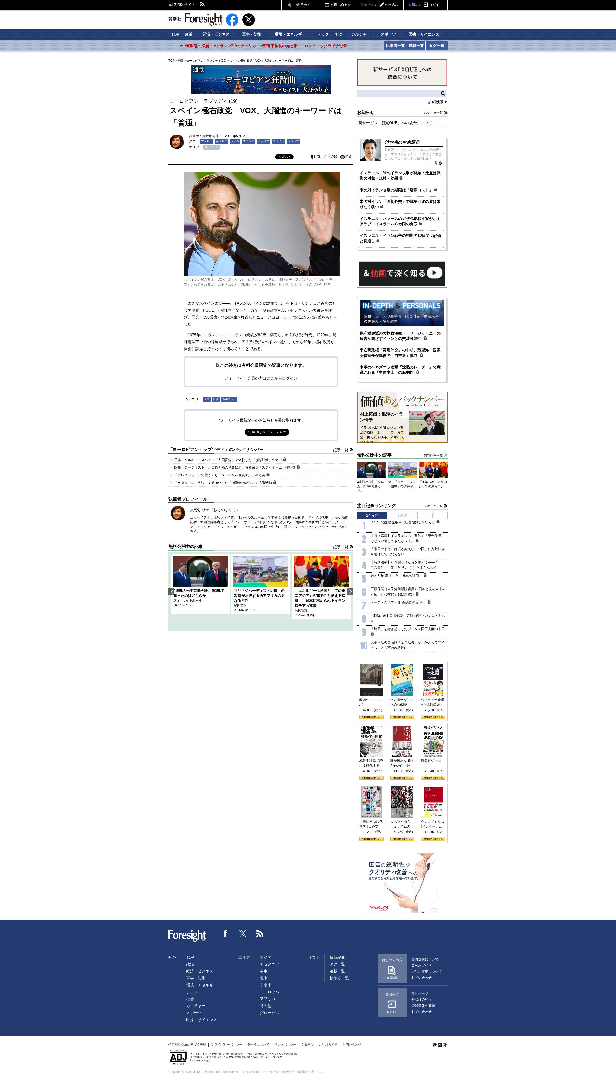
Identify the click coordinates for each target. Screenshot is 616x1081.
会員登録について (424, 959)
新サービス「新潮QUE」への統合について (395, 123)
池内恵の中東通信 (402, 142)
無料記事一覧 (433, 455)
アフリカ (267, 999)
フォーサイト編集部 (187, 600)
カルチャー (361, 34)
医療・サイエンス (424, 34)
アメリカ (206, 141)
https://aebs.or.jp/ (199, 1060)
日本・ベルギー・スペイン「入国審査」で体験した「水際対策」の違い (228, 460)
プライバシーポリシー (226, 1044)
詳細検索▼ (438, 102)
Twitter (243, 933)
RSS (202, 5)
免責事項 (307, 1044)
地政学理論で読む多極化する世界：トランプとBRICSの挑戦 (371, 763)
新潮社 (440, 1045)
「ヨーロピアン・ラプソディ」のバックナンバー (216, 449)
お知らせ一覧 (433, 113)
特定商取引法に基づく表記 (187, 1044)
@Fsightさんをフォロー (269, 432)
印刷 (348, 157)
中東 (264, 971)
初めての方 (379, 5)
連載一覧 (416, 46)
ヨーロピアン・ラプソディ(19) (206, 60)
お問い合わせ (341, 5)
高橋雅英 (301, 610)
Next (350, 591)
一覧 (434, 163)
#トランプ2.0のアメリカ (235, 46)
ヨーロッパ (211, 147)
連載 (180, 60)
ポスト (286, 156)
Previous (171, 591)
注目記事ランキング (376, 505)
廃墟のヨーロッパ (371, 702)
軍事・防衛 (251, 34)
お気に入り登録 (325, 157)
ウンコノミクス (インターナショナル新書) (432, 824)
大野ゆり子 (210, 136)
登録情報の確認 (423, 1006)
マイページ (419, 993)
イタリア (263, 141)
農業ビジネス (431, 761)
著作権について (258, 1044)
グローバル (269, 1013)
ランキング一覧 (432, 506)
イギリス (221, 141)
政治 (188, 34)
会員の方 (425, 5)
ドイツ (235, 141)
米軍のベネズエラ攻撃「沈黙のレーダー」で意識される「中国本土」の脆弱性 (400, 369)
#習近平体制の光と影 (279, 46)
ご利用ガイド (304, 5)
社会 (339, 34)
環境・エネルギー (290, 34)
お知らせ (365, 112)
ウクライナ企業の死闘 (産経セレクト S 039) (432, 702)
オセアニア (269, 964)
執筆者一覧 (395, 46)
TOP (175, 34)
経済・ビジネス (216, 34)
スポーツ (388, 34)
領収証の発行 (421, 999)
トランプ (293, 141)
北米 (264, 978)
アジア (265, 957)
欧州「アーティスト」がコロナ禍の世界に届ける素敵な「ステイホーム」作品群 (235, 467)
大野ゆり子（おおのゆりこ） (215, 510)
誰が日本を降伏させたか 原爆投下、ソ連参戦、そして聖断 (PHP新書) (402, 763)
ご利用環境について (426, 971)
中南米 (265, 985)
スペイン (278, 141)
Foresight (187, 936)
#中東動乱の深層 (194, 46)
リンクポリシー (285, 1044)
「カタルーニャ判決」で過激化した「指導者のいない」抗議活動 (223, 483)
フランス (248, 141)
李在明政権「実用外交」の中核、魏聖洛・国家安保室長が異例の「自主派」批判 (400, 352)
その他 (265, 1006)
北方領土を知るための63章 (402, 702)
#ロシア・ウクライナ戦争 (324, 46)
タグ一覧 (436, 46)
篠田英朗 (240, 605)
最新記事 (337, 957)
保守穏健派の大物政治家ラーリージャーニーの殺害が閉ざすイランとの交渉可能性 (400, 336)
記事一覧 (340, 450)
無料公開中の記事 (185, 546)
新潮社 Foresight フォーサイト (195, 19)
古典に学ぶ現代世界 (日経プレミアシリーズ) (371, 824)
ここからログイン (282, 378)
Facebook (225, 933)
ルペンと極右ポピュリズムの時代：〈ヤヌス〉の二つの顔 (402, 824)
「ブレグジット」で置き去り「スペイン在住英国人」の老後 (220, 475)
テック (323, 34)
